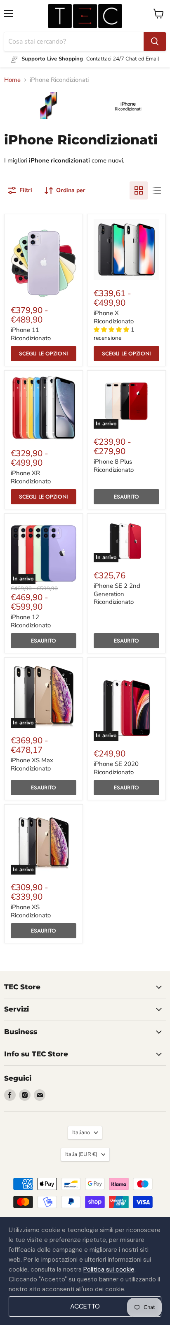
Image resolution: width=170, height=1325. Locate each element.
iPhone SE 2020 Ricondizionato (116, 768)
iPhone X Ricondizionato (114, 317)
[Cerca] (155, 41)
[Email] (39, 1095)
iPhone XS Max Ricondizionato (32, 764)
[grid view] (139, 190)
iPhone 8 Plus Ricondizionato (114, 465)
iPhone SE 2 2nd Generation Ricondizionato (117, 594)
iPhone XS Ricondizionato (31, 911)
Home (12, 80)
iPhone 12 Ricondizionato (31, 621)
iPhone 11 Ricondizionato (31, 334)
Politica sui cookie (109, 1269)
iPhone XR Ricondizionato (31, 477)
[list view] (157, 190)
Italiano (81, 1132)
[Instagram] (25, 1095)
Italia (81, 1154)
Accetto (85, 1306)
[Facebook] (10, 1095)
